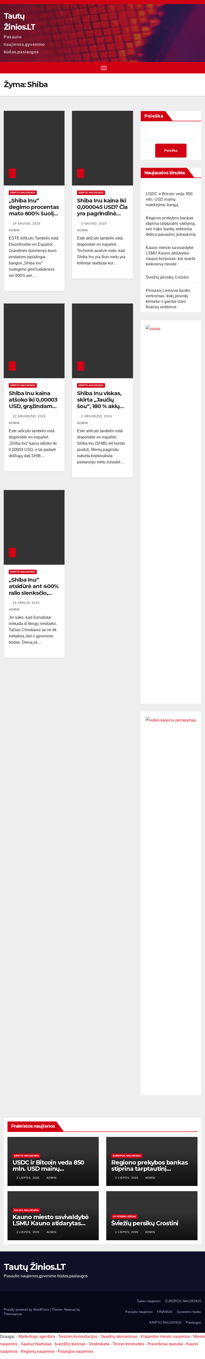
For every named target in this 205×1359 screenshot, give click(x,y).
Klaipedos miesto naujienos (165, 1336)
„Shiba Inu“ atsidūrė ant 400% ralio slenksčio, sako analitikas (33, 589)
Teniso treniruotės (128, 1344)
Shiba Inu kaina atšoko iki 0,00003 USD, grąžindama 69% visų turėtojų (33, 403)
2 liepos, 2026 (28, 1177)
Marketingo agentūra (36, 1336)
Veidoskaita (99, 1344)
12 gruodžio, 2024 (30, 416)
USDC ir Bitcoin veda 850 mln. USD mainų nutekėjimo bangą (169, 199)
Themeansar (13, 1314)
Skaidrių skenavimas (119, 1336)
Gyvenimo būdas (124, 1216)
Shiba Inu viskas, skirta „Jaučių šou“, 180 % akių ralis (99, 403)
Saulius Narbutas (36, 1344)
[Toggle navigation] (104, 68)
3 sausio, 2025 (94, 223)
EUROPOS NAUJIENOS (127, 1155)
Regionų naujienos (37, 1351)
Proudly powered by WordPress (27, 1309)
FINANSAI (164, 1312)
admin (51, 1177)
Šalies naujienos (26, 1210)
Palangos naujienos (75, 1351)
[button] (198, 67)
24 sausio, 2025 (27, 223)
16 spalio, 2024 (27, 603)
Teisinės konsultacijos (77, 1336)
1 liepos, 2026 (127, 1232)
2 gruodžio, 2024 (97, 416)
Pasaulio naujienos (138, 1312)
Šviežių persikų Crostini (167, 277)
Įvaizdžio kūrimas (70, 1344)
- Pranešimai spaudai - (165, 1344)
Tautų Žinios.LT (35, 1267)
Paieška (153, 116)
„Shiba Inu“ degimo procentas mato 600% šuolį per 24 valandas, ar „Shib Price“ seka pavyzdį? (34, 217)
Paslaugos (193, 1322)
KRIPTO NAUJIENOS (22, 192)
